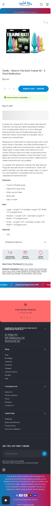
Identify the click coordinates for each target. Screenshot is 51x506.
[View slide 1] (20, 320)
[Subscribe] (42, 456)
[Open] (6, 500)
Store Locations (11, 398)
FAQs (7, 402)
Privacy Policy (10, 429)
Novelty (8, 378)
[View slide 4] (29, 320)
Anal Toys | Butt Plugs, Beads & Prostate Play (27, 272)
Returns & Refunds (12, 425)
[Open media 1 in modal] (44, 22)
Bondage (8, 361)
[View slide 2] (23, 320)
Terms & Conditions (12, 432)
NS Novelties (27, 265)
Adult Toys (23, 270)
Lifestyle (8, 371)
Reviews (8, 405)
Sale (6, 381)
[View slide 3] (26, 320)
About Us (8, 395)
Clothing (8, 364)
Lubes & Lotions (11, 375)
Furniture (8, 368)
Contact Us (9, 408)
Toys (6, 358)
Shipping (8, 422)
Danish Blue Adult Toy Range (14, 274)
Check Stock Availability (17, 97)
